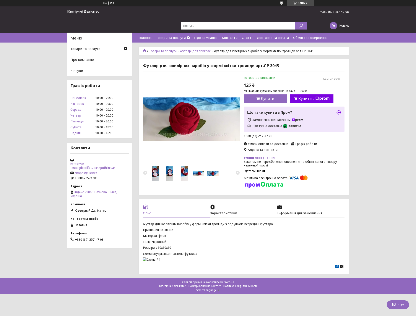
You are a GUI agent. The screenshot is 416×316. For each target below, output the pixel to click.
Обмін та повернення (310, 37)
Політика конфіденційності (240, 286)
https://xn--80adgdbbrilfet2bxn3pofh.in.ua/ (92, 166)
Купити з (306, 98)
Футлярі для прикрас (195, 51)
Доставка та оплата (273, 37)
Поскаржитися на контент (204, 286)
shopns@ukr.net (86, 173)
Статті (247, 37)
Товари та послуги (171, 37)
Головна (145, 37)
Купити (267, 98)
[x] (341, 267)
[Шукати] (301, 26)
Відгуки (76, 70)
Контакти (229, 37)
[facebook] (337, 267)
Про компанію (206, 37)
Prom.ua (229, 282)
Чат (401, 304)
